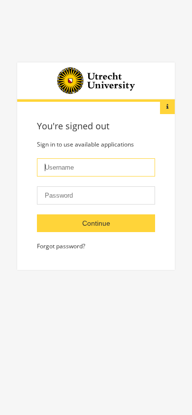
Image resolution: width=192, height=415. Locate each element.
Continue (96, 223)
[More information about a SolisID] (167, 106)
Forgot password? (61, 246)
